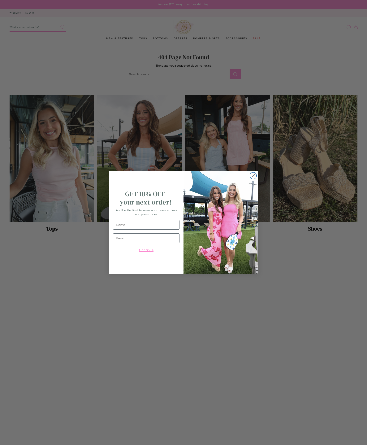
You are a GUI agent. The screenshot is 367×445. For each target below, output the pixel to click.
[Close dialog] (253, 175)
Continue (146, 250)
